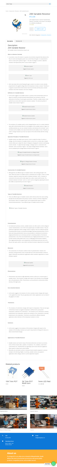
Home (7, 11)
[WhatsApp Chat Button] (53, 463)
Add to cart (40, 29)
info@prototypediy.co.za (40, 437)
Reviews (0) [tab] (19, 41)
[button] (25, 15)
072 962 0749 (8, 437)
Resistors (17, 11)
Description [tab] (10, 41)
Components (11, 11)
